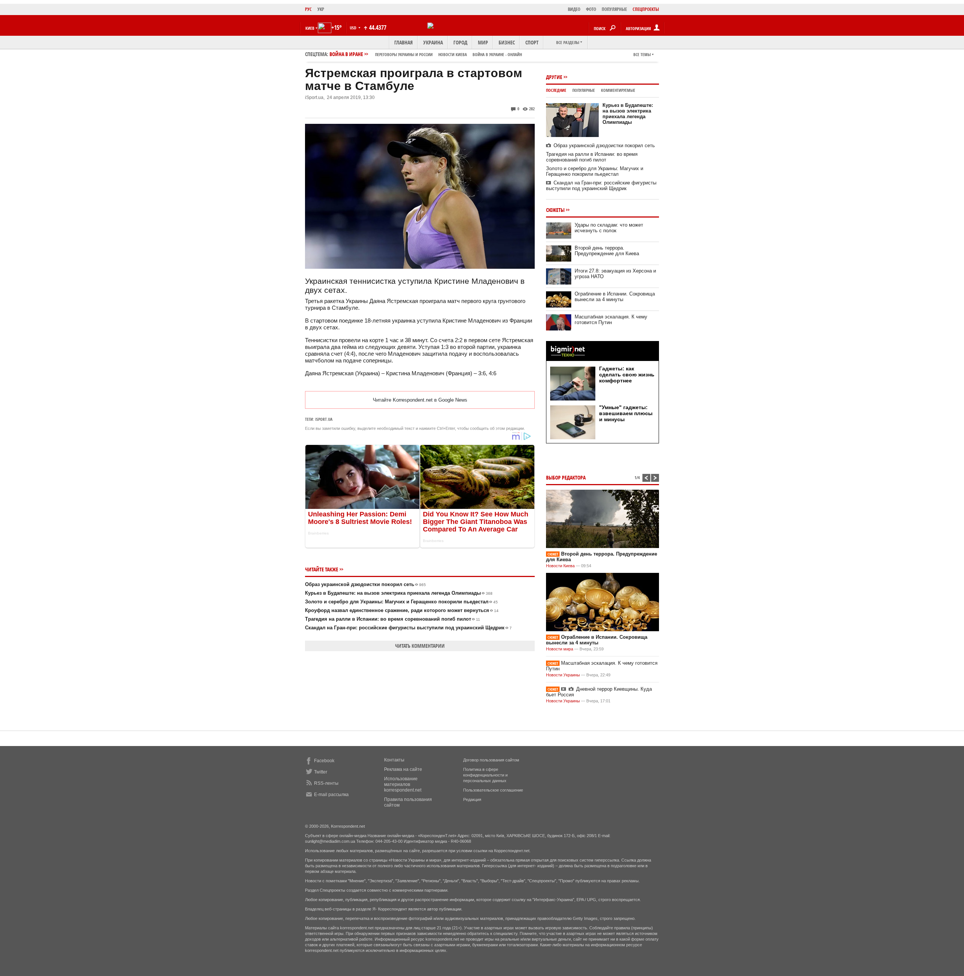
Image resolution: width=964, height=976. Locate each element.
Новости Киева (560, 565)
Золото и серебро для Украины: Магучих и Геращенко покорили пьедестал (401, 601)
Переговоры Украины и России (404, 54)
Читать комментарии (420, 645)
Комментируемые (618, 90)
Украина (433, 42)
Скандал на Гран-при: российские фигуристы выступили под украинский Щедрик (408, 627)
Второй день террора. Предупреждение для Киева (607, 250)
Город (460, 42)
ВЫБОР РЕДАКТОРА (566, 477)
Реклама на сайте (403, 769)
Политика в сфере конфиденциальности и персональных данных (485, 775)
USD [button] (353, 27)
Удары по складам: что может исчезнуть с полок (609, 227)
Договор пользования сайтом (491, 760)
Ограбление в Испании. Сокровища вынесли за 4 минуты (615, 296)
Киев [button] (309, 28)
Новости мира (559, 649)
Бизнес (507, 42)
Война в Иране (425, 54)
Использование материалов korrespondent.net (402, 784)
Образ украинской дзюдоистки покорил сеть (365, 584)
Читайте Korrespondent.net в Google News (420, 400)
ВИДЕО (574, 9)
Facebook (324, 760)
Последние (556, 90)
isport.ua (324, 419)
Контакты (394, 760)
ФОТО (591, 9)
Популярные (583, 90)
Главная (403, 42)
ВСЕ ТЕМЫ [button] (642, 54)
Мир (483, 42)
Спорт (531, 42)
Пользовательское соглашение (493, 790)
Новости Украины (563, 675)
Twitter (320, 772)
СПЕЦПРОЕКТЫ (646, 9)
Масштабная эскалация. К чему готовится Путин (611, 319)
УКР (320, 9)
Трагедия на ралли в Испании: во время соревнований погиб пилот (392, 619)
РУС (308, 9)
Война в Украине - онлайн (497, 54)
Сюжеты (555, 209)
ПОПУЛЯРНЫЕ (614, 9)
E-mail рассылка (331, 794)
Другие (554, 77)
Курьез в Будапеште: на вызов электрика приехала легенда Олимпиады (399, 593)
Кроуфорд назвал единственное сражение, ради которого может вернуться (402, 610)
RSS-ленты (326, 783)
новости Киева (452, 54)
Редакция (472, 799)
